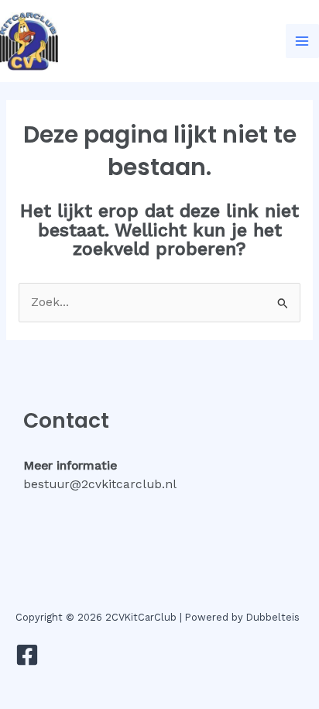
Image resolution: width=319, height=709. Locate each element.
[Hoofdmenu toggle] (302, 40)
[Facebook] (27, 654)
